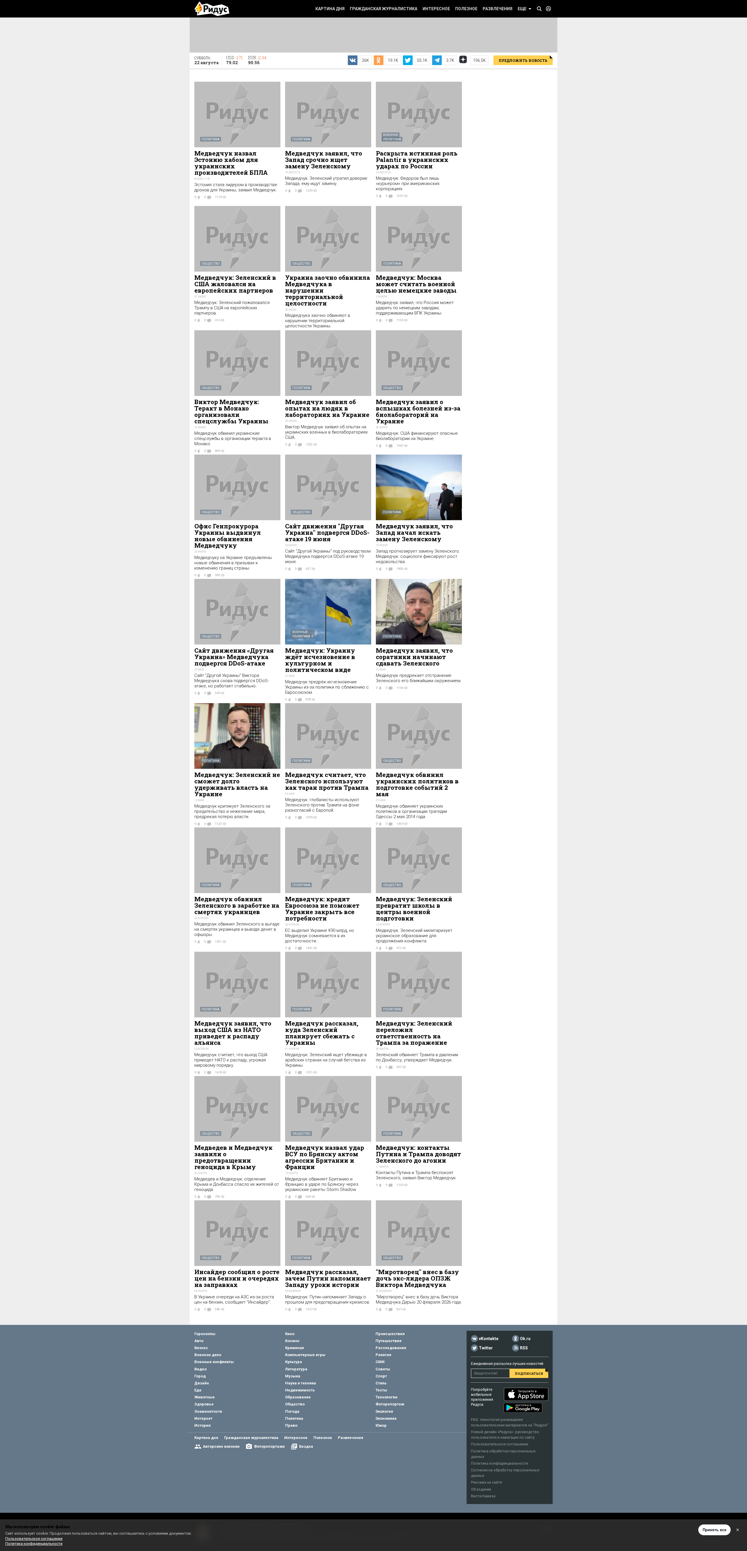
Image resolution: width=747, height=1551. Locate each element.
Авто (198, 1341)
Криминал (294, 1348)
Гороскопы (204, 1334)
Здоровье (204, 1404)
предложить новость (523, 60)
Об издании (481, 1489)
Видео (200, 1369)
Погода (292, 1411)
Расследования (391, 1348)
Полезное (466, 8)
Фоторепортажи (269, 1446)
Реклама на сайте (486, 1482)
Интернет (203, 1418)
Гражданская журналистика (383, 8)
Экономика (386, 1418)
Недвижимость (300, 1390)
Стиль (381, 1383)
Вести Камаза (483, 1496)
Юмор (381, 1425)
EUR (257, 60)
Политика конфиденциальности (499, 1463)
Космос (292, 1341)
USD (234, 60)
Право (291, 1425)
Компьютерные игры (305, 1355)
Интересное (436, 8)
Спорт (381, 1376)
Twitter (486, 1348)
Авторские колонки (221, 1446)
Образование (298, 1397)
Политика (210, 139)
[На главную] (211, 9)
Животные (204, 1397)
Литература (296, 1369)
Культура (293, 1362)
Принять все (714, 1530)
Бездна (306, 1446)
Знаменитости (208, 1411)
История (202, 1425)
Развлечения (497, 8)
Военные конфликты (214, 1362)
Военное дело (207, 1355)
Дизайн (201, 1383)
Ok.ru (525, 1338)
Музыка (292, 1376)
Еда (197, 1390)
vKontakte (488, 1338)
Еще (522, 8)
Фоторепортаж (390, 1404)
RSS (524, 1348)
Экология (384, 1411)
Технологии (386, 1397)
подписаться (529, 1373)
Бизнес (201, 1348)
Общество (211, 264)
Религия (383, 1355)
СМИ (380, 1362)
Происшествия (390, 1334)
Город (200, 1376)
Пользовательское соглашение (499, 1444)
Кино (289, 1334)
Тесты (381, 1390)
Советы (383, 1369)
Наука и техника (300, 1383)
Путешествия (389, 1341)
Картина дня (330, 8)
